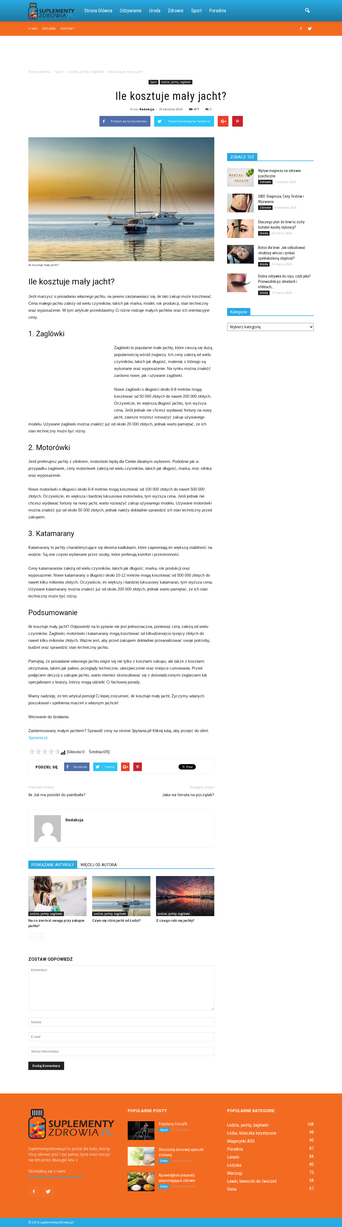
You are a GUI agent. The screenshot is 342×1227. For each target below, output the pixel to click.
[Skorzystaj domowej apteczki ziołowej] (141, 1156)
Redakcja (146, 109)
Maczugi (234, 1173)
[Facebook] (301, 28)
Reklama (49, 28)
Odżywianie (131, 10)
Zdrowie (176, 10)
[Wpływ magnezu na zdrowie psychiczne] (240, 177)
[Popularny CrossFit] (141, 1130)
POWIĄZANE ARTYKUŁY (53, 864)
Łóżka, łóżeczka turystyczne (251, 1133)
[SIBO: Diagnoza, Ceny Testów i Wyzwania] (240, 203)
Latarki (233, 1157)
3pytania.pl (37, 737)
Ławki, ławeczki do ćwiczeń (252, 1181)
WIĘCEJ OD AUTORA (98, 864)
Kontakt (68, 28)
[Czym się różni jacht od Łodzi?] (121, 896)
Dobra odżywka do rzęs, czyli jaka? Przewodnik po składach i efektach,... (284, 281)
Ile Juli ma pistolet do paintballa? (57, 794)
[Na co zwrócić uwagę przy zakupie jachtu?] (57, 896)
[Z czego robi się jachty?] (185, 896)
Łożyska (234, 1165)
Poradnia (217, 10)
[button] (307, 10)
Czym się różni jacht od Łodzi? (116, 921)
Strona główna (98, 10)
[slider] (44, 751)
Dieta (164, 1161)
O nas (32, 28)
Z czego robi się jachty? (175, 921)
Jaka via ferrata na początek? (188, 794)
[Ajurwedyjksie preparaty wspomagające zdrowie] (141, 1182)
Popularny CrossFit (173, 1124)
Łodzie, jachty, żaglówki (176, 82)
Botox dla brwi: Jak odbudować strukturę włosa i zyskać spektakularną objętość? (281, 252)
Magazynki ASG (241, 1141)
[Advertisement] (171, 54)
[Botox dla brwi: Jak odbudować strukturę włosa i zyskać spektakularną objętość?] (240, 254)
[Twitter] (310, 28)
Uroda (154, 10)
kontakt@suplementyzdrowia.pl (55, 1176)
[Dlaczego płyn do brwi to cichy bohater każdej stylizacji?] (240, 228)
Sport (196, 10)
